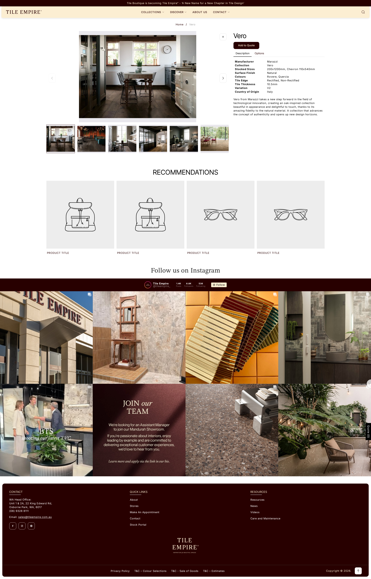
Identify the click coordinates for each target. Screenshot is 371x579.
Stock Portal (138, 524)
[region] (185, 3)
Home (179, 24)
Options (259, 53)
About (134, 499)
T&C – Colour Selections (150, 570)
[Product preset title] (80, 215)
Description (242, 53)
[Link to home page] (185, 545)
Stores (134, 505)
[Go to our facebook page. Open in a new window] (12, 525)
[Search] (363, 12)
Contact (135, 518)
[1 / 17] (60, 139)
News (254, 505)
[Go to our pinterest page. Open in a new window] (31, 525)
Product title (58, 252)
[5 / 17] (184, 139)
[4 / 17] (153, 139)
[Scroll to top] (358, 570)
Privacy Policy (120, 570)
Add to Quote (246, 45)
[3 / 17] (122, 139)
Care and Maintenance (265, 518)
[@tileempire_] (148, 285)
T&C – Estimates (214, 570)
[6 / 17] (214, 139)
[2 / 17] (91, 139)
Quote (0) (368, 431)
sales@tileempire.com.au (35, 517)
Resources (257, 499)
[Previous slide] (52, 78)
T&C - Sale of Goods (184, 570)
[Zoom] (223, 36)
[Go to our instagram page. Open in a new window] (22, 525)
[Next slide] (223, 78)
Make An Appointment (144, 512)
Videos (255, 512)
